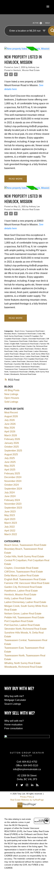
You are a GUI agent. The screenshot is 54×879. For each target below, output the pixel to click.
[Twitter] (22, 785)
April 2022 (9, 530)
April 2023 (9, 519)
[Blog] (37, 785)
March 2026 (10, 435)
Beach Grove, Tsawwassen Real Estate (29, 331)
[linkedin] (32, 785)
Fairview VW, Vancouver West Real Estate (27, 583)
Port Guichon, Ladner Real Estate (22, 625)
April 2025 (9, 469)
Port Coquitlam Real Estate (34, 359)
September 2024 (13, 488)
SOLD (47, 23)
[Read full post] (27, 50)
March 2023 (10, 523)
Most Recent (11, 412)
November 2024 (12, 481)
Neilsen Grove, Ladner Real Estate (27, 356)
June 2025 (10, 462)
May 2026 (9, 427)
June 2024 (10, 496)
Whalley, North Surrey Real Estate (22, 663)
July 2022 (9, 526)
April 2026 (9, 431)
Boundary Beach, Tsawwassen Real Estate (20, 333)
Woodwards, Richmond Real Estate (23, 374)
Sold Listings (11, 402)
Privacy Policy (26, 797)
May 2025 (9, 465)
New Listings (11, 394)
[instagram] (27, 785)
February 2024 (12, 500)
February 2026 (12, 439)
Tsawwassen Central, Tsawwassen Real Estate (21, 367)
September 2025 (13, 450)
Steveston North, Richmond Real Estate (25, 628)
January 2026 (11, 443)
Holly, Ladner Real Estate (23, 351)
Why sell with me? (14, 721)
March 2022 (10, 534)
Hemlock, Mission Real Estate (26, 70)
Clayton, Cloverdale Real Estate (33, 339)
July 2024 (9, 492)
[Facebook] (17, 785)
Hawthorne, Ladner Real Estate (22, 349)
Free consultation (13, 728)
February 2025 (12, 473)
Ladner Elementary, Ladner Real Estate (25, 602)
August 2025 (11, 454)
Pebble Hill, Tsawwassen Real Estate (24, 617)
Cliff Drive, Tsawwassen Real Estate (23, 571)
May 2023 (9, 515)
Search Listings (12, 704)
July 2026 (9, 420)
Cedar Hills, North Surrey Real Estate (24, 556)
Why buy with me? (14, 696)
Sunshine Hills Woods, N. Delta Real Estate (30, 364)
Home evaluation (13, 724)
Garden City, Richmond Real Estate (23, 587)
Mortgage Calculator (15, 700)
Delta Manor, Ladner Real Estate (21, 575)
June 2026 (10, 424)
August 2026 (11, 416)
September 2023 (13, 507)
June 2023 (10, 511)
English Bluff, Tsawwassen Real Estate (24, 344)
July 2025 (9, 458)
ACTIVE (36, 23)
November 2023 (12, 504)
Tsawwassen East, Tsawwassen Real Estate (21, 369)
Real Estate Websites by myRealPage (27, 800)
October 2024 (11, 485)
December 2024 (12, 477)
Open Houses (11, 398)
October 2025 (11, 446)
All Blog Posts (11, 390)
